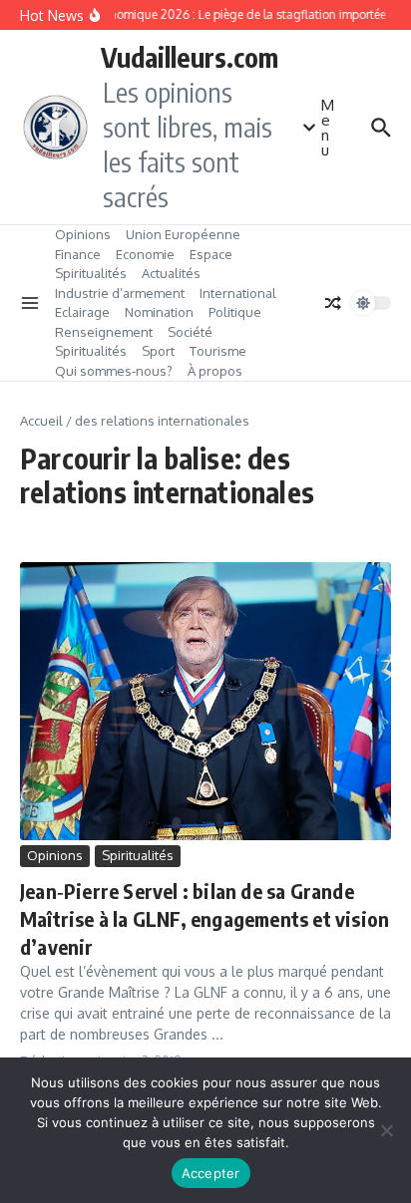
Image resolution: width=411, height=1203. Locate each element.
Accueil (41, 421)
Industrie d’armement (120, 293)
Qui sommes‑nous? (114, 371)
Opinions (83, 234)
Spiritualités (91, 273)
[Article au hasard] (333, 303)
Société (190, 332)
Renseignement (104, 332)
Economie (145, 254)
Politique (234, 312)
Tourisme (218, 351)
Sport (158, 351)
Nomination (159, 312)
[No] (386, 1130)
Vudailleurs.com (189, 57)
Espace (211, 254)
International (238, 293)
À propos (215, 371)
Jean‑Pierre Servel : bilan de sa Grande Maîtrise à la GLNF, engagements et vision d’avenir (204, 918)
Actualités (171, 273)
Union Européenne (183, 234)
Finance (78, 254)
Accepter (211, 1173)
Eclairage (82, 312)
